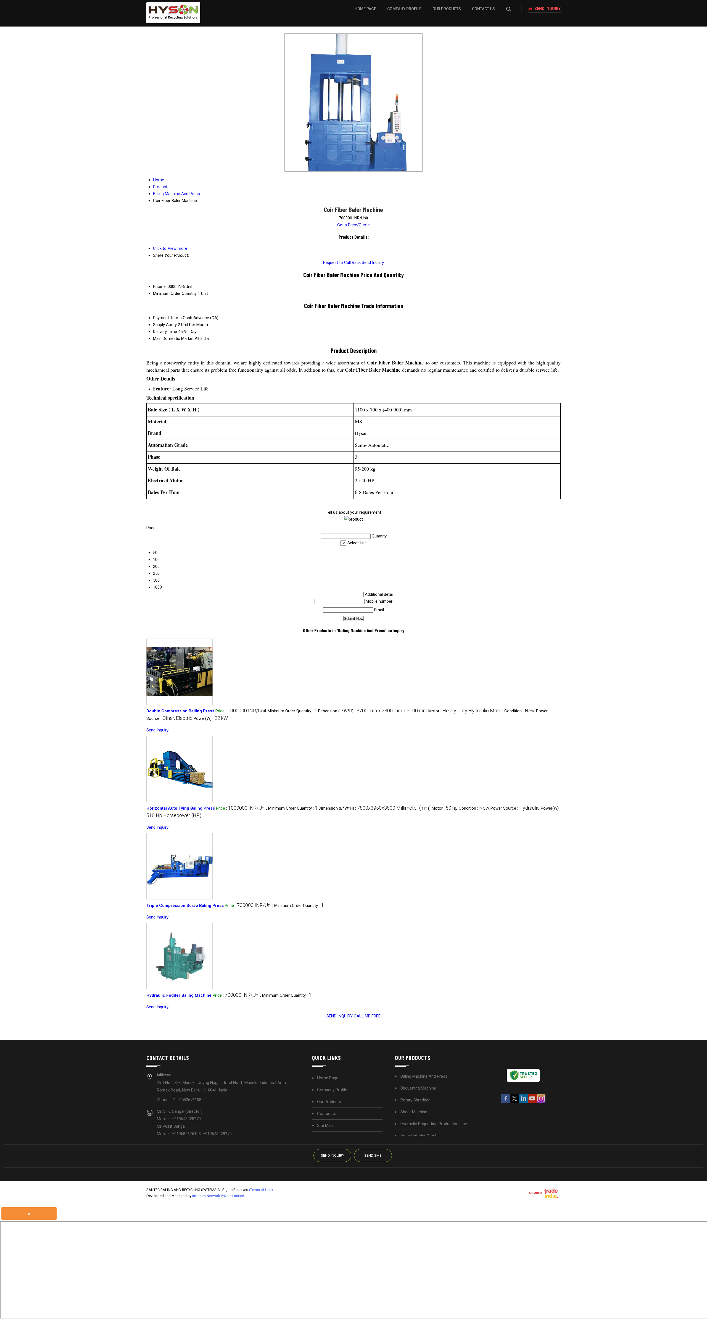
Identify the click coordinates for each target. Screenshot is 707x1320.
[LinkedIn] (523, 1101)
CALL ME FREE (367, 1016)
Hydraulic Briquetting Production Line (433, 1123)
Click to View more (170, 248)
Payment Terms (167, 317)
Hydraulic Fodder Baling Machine (179, 995)
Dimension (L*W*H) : (372, 710)
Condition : (519, 710)
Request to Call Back (342, 262)
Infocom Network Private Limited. (218, 1196)
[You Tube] (532, 1101)
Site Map (325, 1125)
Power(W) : (211, 718)
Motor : (465, 710)
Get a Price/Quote (353, 224)
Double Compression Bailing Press (180, 710)
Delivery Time (165, 331)
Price (157, 286)
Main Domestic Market (173, 338)
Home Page (365, 9)
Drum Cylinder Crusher (420, 1135)
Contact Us (483, 9)
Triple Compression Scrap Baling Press (185, 905)
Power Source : (515, 808)
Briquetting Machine (418, 1088)
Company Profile (404, 9)
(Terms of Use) (261, 1190)
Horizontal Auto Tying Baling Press (180, 808)
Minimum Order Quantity (175, 293)
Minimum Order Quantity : (292, 710)
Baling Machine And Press (423, 1076)
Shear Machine (413, 1111)
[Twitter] (514, 1101)
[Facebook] (505, 1101)
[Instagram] (541, 1101)
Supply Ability (165, 324)
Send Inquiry (547, 8)
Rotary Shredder (415, 1100)
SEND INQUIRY (339, 1016)
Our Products (446, 9)
